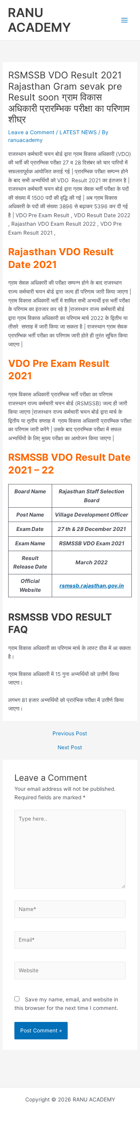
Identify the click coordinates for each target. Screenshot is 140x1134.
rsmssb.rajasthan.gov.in (92, 586)
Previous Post (69, 733)
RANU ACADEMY (39, 20)
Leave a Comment (31, 132)
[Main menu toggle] (125, 20)
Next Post (70, 747)
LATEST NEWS (78, 132)
